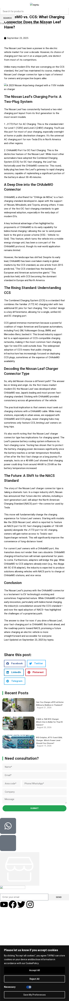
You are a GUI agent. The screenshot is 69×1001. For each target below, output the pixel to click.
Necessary (9, 987)
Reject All (34, 979)
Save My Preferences (34, 994)
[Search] (67, 5)
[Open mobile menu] (3, 5)
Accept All (34, 970)
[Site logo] (34, 4)
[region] (34, 973)
